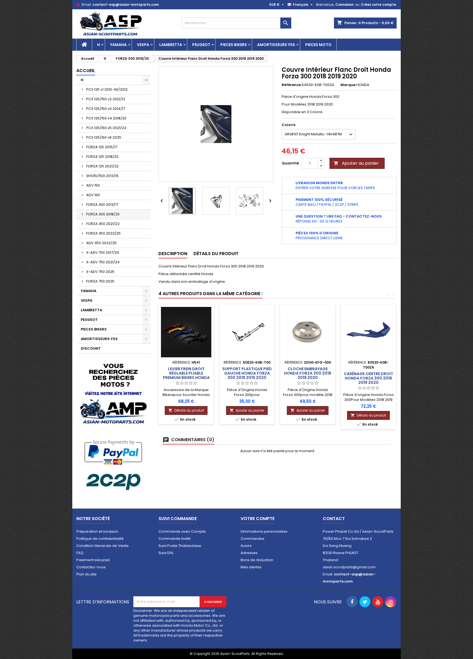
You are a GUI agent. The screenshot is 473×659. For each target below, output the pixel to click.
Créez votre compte (378, 4)
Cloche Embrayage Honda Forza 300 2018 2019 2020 (307, 373)
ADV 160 (93, 195)
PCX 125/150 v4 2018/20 (106, 118)
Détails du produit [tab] (216, 253)
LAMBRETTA (170, 44)
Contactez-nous (91, 567)
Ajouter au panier (356, 163)
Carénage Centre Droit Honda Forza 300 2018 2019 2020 (368, 378)
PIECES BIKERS (233, 44)
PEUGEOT (201, 44)
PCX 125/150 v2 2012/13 (105, 99)
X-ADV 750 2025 (100, 271)
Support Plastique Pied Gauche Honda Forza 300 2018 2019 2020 (247, 373)
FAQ (79, 552)
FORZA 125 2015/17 (101, 147)
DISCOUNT (91, 348)
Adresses (249, 552)
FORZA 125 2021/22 (102, 166)
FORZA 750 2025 (100, 281)
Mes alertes (251, 567)
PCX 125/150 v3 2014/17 (105, 108)
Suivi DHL (166, 552)
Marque (348, 84)
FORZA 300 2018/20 (103, 214)
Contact (334, 518)
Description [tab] (172, 253)
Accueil (85, 70)
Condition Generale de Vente (102, 545)
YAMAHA (118, 44)
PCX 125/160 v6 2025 (103, 137)
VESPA (143, 44)
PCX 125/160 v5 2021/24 (106, 127)
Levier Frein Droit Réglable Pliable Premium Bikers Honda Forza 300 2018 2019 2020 (186, 377)
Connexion (344, 4)
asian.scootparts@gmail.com (349, 567)
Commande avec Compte (182, 531)
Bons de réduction (257, 560)
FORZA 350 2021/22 (103, 223)
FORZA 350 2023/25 (103, 233)
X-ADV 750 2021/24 (103, 262)
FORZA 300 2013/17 (102, 204)
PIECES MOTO (318, 44)
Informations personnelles (264, 531)
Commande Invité (174, 538)
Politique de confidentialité (100, 538)
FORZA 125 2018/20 (102, 156)
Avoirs (246, 545)
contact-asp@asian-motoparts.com (126, 4)
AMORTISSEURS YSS (276, 44)
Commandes (252, 538)
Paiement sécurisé (93, 560)
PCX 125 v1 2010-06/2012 (107, 89)
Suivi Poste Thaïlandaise (179, 545)
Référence (291, 84)
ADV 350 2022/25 (101, 243)
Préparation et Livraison (97, 531)
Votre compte (258, 518)
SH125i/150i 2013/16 (102, 175)
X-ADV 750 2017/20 (102, 252)
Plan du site (86, 574)
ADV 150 (93, 185)
